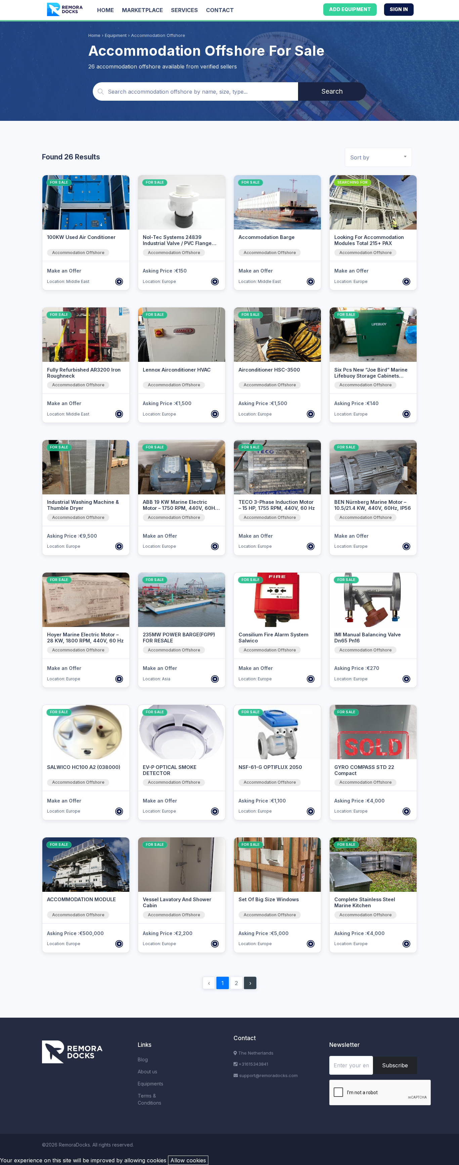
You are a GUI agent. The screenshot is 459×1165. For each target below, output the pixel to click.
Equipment (116, 35)
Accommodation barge (267, 237)
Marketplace (142, 10)
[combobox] (378, 157)
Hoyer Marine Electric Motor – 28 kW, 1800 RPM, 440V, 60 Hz (85, 637)
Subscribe (395, 1065)
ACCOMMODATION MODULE (81, 899)
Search (332, 91)
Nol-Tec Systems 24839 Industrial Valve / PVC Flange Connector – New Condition (177, 243)
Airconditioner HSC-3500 (269, 370)
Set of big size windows (269, 899)
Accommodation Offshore (78, 252)
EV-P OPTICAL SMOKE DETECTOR (170, 770)
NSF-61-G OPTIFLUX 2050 (270, 767)
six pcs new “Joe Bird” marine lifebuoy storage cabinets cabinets (371, 376)
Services (184, 10)
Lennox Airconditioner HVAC (177, 370)
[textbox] (381, 157)
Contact (220, 10)
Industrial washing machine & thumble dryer (83, 505)
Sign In (399, 9)
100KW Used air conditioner (81, 237)
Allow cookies (188, 1160)
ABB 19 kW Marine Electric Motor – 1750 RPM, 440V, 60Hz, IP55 (181, 508)
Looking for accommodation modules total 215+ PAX (369, 240)
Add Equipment (350, 9)
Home (105, 10)
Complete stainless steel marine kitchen (364, 902)
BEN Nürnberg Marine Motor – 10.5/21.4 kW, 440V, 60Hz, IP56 (372, 505)
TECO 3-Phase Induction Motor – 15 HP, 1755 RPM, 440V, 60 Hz (277, 505)
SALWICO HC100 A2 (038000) (83, 767)
